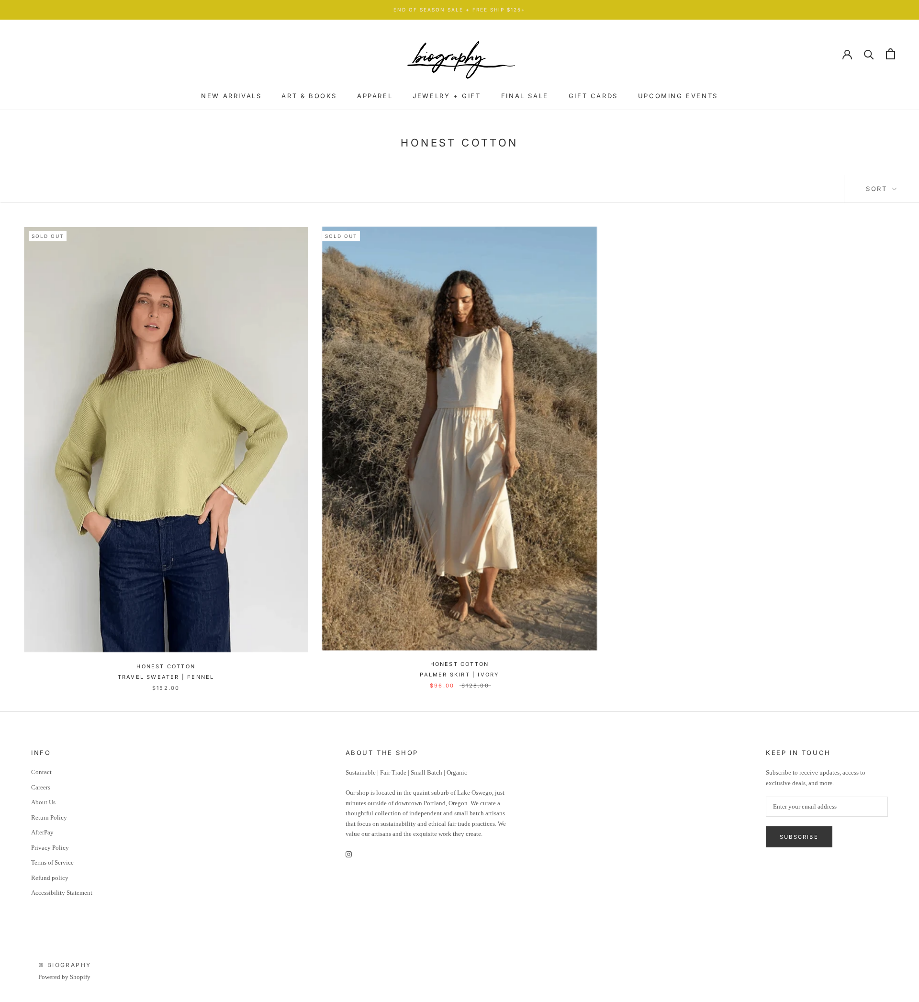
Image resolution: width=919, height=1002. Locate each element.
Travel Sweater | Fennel (166, 677)
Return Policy (49, 817)
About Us (43, 802)
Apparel (374, 96)
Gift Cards (593, 96)
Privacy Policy (50, 847)
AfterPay (42, 832)
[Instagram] (349, 854)
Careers (40, 787)
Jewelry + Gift (447, 96)
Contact (41, 772)
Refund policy (49, 877)
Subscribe (799, 836)
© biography (64, 964)
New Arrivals (231, 96)
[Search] (869, 54)
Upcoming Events (678, 96)
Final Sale (525, 96)
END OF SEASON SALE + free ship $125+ (459, 9)
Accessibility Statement (61, 892)
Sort (878, 188)
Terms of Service (52, 862)
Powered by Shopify (64, 976)
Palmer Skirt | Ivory (459, 674)
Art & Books (309, 96)
